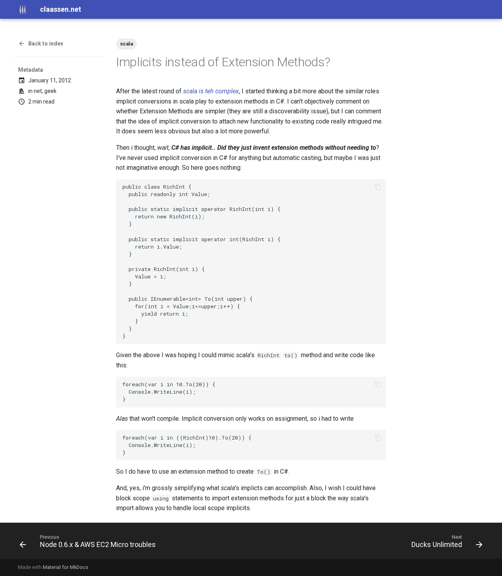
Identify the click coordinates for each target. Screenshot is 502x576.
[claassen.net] (23, 9)
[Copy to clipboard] (378, 187)
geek (50, 91)
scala (126, 44)
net (38, 91)
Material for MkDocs (65, 567)
